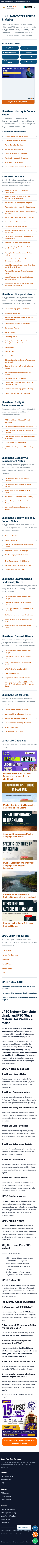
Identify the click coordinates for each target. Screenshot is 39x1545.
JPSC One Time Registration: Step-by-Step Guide (21, 448)
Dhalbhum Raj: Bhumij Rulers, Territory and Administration (21, 237)
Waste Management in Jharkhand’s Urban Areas (21, 620)
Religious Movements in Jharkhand (21, 158)
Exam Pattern (19, 959)
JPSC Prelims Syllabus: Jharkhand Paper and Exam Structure (21, 437)
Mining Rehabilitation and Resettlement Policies (21, 664)
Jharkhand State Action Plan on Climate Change (21, 598)
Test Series (4, 1534)
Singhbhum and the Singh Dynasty (21, 226)
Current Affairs (19, 964)
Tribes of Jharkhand (21, 536)
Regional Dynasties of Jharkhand (21, 154)
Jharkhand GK (28, 62)
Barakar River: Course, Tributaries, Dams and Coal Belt (21, 367)
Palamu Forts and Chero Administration (21, 222)
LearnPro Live (5, 1519)
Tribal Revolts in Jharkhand (21, 162)
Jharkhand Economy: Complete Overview (21, 723)
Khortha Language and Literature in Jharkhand (21, 556)
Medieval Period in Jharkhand (21, 149)
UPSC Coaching (6, 1499)
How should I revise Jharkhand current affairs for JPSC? (19, 999)
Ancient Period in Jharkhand (21, 145)
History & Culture (10, 48)
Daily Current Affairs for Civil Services (21, 678)
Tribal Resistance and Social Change (21, 561)
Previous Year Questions (19, 955)
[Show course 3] (31, 98)
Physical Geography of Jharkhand (21, 718)
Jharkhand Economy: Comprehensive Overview (21, 479)
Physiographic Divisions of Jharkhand (21, 323)
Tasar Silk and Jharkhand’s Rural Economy (21, 497)
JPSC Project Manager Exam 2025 (21, 669)
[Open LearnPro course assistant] (35, 1528)
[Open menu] (34, 7)
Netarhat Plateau (21, 356)
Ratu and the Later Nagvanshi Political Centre (21, 207)
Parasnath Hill (21, 351)
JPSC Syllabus (19, 950)
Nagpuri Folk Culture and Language (21, 550)
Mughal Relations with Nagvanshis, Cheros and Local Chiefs (21, 278)
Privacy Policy (14, 1534)
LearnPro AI (5, 1522)
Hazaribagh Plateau (21, 337)
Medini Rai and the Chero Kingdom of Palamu (21, 217)
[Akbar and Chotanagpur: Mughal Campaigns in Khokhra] (19, 821)
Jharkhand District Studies (21, 731)
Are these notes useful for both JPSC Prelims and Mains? (19, 987)
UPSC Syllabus (17, 1530)
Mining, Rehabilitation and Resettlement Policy (21, 491)
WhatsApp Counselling (8, 1513)
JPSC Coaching (6, 1496)
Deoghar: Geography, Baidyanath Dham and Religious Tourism (21, 383)
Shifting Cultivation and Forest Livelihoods (21, 615)
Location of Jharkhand (21, 313)
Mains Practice (6, 1479)
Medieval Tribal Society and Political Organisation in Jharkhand (21, 260)
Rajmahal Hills (21, 347)
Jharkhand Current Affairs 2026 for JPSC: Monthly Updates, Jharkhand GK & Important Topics (21, 684)
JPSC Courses (19, 973)
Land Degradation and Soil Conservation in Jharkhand (21, 610)
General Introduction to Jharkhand (21, 136)
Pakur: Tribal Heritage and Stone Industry (21, 393)
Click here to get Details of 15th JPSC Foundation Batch (19, 1441)
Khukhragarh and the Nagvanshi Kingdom (21, 202)
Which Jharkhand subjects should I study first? (20, 993)
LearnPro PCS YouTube (8, 1516)
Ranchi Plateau (21, 332)
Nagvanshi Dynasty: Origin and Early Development (21, 191)
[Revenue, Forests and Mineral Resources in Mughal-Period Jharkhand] (19, 761)
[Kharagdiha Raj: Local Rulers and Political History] (19, 910)
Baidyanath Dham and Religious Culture (21, 565)
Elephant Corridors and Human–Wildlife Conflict (21, 604)
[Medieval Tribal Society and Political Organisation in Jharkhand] (19, 881)
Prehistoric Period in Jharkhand (21, 140)
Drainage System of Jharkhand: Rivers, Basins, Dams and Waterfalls (21, 342)
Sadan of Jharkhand (21, 540)
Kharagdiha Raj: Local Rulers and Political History (21, 254)
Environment (29, 57)
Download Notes (6, 1530)
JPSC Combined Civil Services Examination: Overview (21, 431)
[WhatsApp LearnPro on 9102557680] (35, 1541)
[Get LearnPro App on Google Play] (28, 7)
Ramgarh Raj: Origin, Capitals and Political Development (21, 248)
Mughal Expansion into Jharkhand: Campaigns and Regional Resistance (21, 266)
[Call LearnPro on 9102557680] (35, 1534)
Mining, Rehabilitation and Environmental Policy (21, 626)
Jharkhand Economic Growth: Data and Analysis (21, 485)
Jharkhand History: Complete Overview (21, 167)
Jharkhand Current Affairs (10, 61)
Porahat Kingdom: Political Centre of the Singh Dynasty (21, 231)
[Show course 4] (32, 98)
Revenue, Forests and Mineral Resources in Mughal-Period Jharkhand (21, 284)
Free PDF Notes (19, 968)
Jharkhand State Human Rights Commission (21, 426)
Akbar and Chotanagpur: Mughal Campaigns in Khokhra (21, 272)
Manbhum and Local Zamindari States (21, 243)
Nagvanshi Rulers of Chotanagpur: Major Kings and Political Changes (21, 197)
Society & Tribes (10, 57)
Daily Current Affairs (7, 1476)
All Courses (5, 1493)
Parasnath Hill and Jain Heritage (21, 570)
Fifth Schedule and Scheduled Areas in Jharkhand (21, 421)
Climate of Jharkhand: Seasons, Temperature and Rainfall (21, 361)
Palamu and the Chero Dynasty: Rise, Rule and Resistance (21, 212)
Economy (28, 52)
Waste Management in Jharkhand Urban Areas (21, 502)
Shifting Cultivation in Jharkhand (21, 378)
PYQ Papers (5, 1483)
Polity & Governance (10, 52)
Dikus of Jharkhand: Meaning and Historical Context (21, 545)
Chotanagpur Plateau (21, 328)
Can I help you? (24, 1527)
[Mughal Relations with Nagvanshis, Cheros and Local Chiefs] (19, 792)
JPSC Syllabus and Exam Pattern (21, 443)
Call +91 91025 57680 (8, 1509)
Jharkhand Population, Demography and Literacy (21, 373)
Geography (28, 48)
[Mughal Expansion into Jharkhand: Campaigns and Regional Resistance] (19, 850)
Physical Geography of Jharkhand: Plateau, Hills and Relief (21, 318)
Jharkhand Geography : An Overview (21, 309)
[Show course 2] (30, 98)
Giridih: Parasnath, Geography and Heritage (21, 389)
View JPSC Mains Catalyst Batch (18, 102)
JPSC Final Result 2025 (21, 673)
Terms (22, 1534)
